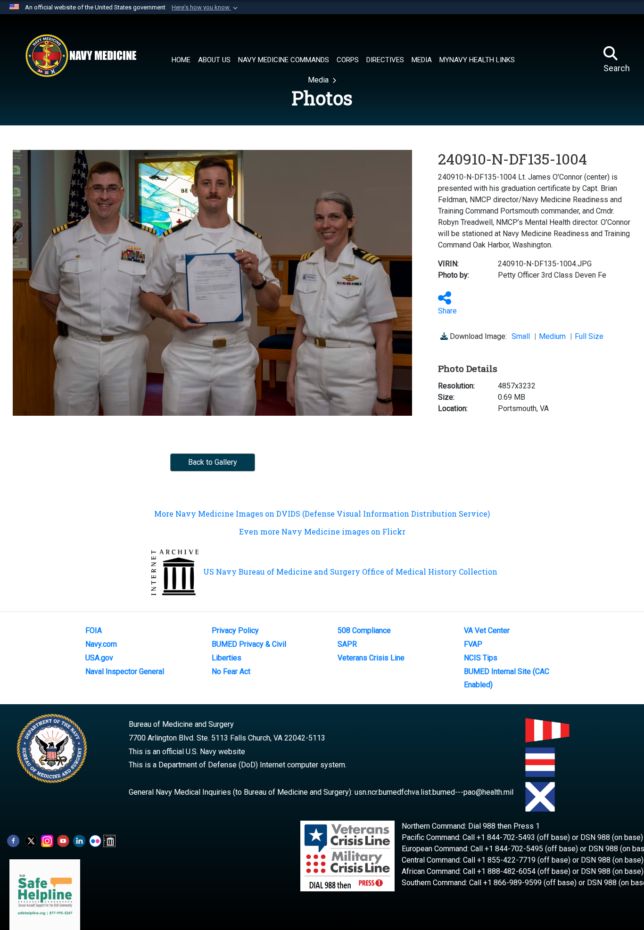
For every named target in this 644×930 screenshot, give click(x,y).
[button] (205, 7)
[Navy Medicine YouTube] (63, 840)
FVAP (473, 644)
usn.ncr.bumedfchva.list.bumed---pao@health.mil (434, 792)
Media (319, 79)
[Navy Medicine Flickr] (95, 840)
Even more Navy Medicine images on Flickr (322, 531)
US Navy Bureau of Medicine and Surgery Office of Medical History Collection (350, 571)
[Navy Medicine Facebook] (13, 840)
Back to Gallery (212, 462)
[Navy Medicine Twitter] (31, 840)
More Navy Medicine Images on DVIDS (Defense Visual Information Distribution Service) (322, 513)
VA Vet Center (487, 630)
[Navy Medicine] (81, 55)
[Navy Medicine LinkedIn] (79, 840)
